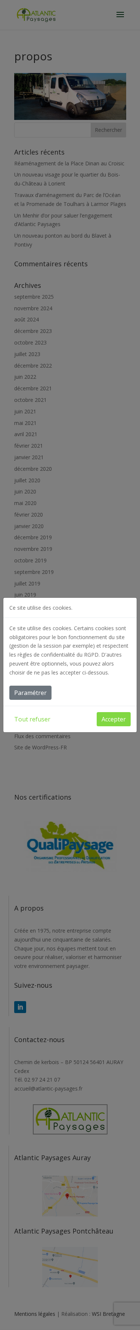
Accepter (114, 719)
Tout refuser (32, 719)
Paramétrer (30, 693)
